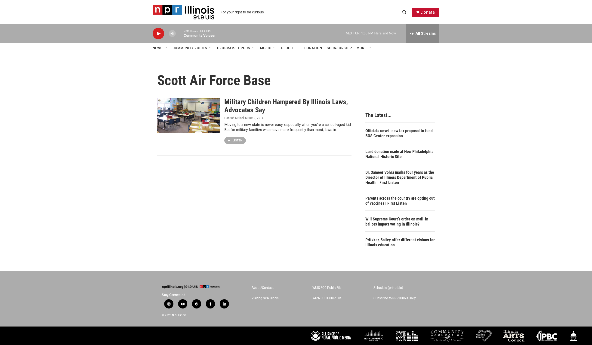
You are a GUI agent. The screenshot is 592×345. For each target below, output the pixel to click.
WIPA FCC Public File (327, 298)
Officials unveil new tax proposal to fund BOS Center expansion (399, 133)
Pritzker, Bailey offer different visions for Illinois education (400, 242)
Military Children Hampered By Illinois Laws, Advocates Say (286, 106)
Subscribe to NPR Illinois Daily (394, 298)
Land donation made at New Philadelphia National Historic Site (399, 154)
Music (265, 48)
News (158, 48)
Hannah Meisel (234, 118)
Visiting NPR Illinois (265, 298)
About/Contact (263, 288)
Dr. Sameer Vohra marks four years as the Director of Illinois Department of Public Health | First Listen (399, 177)
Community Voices (190, 48)
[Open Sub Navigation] (166, 48)
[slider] (179, 33)
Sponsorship (339, 48)
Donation (313, 48)
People (287, 48)
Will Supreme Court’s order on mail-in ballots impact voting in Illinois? (396, 221)
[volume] (172, 33)
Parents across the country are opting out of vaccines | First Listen (400, 201)
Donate (427, 12)
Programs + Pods (233, 48)
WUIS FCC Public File (327, 288)
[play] (158, 33)
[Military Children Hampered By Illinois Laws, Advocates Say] (188, 115)
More (362, 48)
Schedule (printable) (388, 288)
